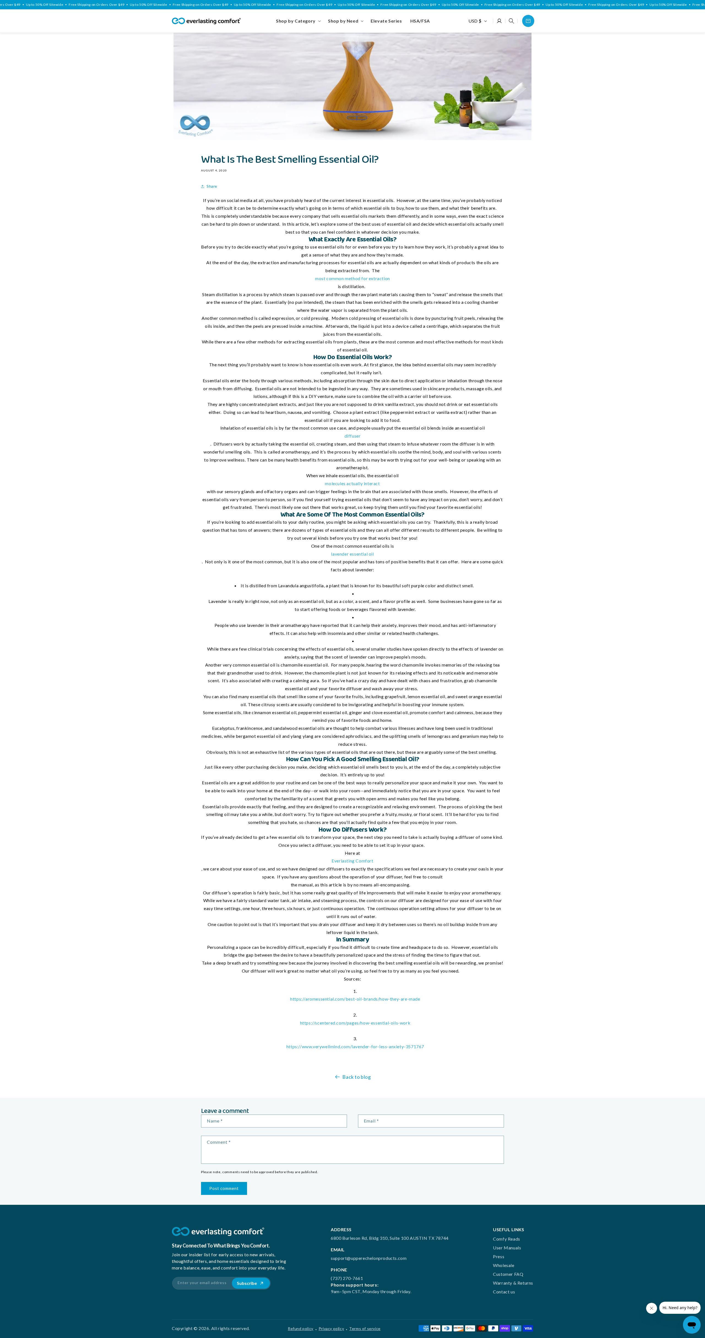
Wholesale (503, 1265)
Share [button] (212, 186)
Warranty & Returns (513, 1282)
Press (498, 1256)
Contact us (504, 1291)
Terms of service (365, 1328)
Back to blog (356, 1077)
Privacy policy (331, 1328)
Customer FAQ (508, 1274)
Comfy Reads (506, 1238)
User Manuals (507, 1247)
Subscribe (247, 1283)
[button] (298, 20)
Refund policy (300, 1328)
